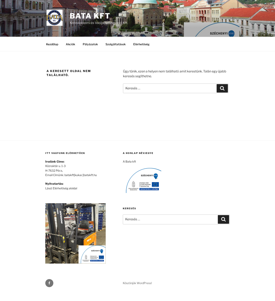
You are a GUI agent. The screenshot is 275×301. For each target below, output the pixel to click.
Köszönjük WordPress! (137, 283)
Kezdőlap (52, 44)
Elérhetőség (141, 44)
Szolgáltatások (115, 44)
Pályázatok (90, 44)
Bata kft (90, 15)
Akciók (70, 44)
